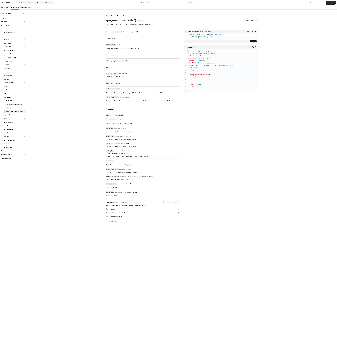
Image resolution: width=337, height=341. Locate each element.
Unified (19, 3)
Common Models (111, 16)
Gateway (39, 3)
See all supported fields (170, 202)
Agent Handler (29, 3)
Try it (254, 41)
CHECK (146, 156)
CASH (140, 156)
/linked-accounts (116, 205)
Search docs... (165, 3)
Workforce (48, 3)
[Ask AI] (256, 31)
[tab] (4, 7)
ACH (136, 156)
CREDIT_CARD (120, 156)
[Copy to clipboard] (253, 31)
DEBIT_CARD (129, 156)
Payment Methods (122, 16)
